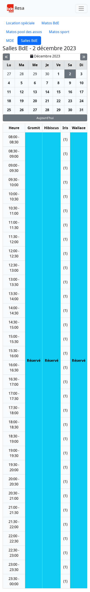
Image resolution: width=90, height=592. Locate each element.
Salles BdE (29, 40)
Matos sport (59, 31)
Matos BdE (50, 23)
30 (47, 73)
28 (22, 73)
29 (35, 73)
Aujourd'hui (45, 118)
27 (9, 73)
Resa (19, 8)
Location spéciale (20, 23)
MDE (10, 40)
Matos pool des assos (24, 31)
